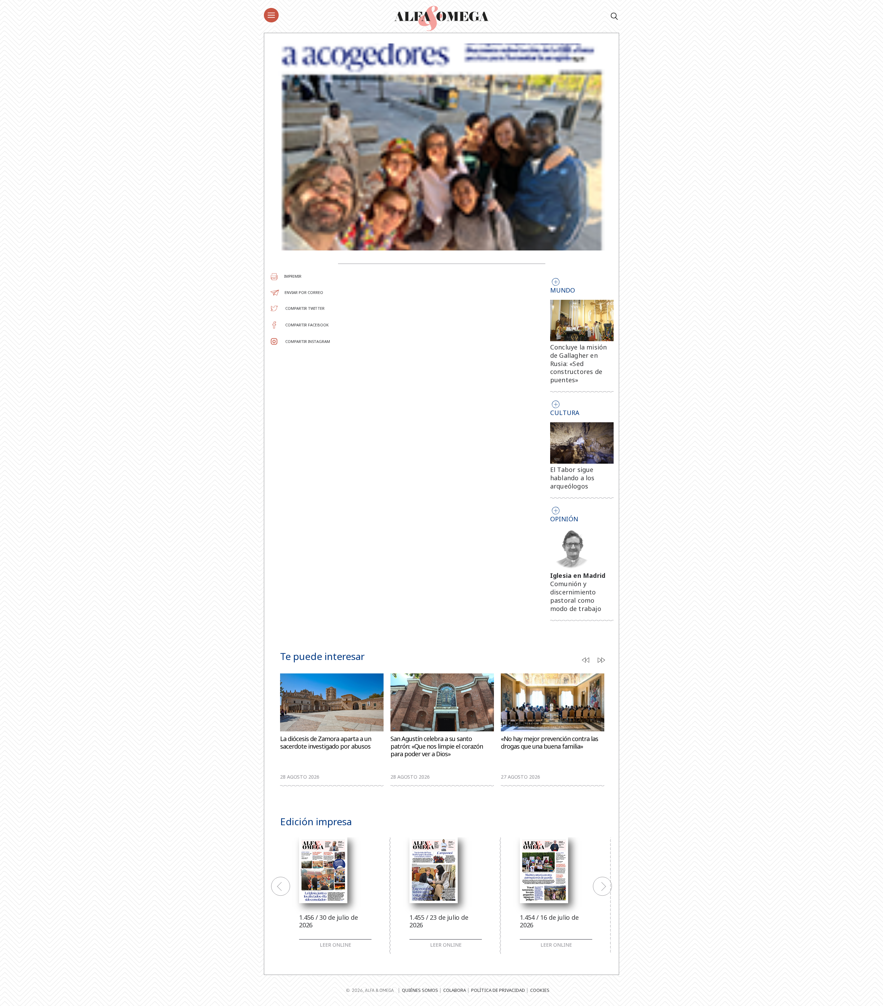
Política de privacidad (498, 990)
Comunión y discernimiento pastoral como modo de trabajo (575, 596)
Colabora (454, 990)
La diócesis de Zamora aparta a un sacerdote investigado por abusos (325, 742)
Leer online (335, 945)
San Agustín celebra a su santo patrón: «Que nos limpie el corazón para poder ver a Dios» (436, 746)
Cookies (539, 990)
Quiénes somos (420, 990)
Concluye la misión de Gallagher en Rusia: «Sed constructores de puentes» (578, 363)
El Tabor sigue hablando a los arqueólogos (572, 477)
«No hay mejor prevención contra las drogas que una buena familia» (549, 742)
